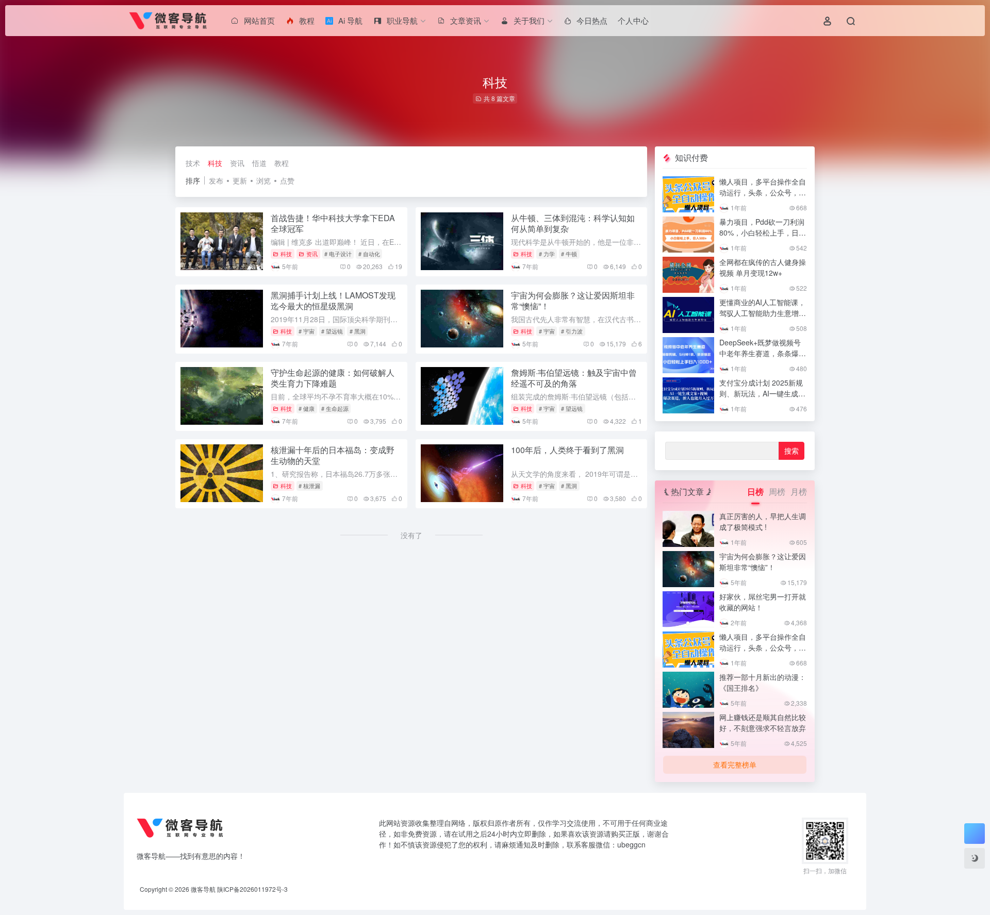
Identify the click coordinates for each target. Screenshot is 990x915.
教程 (281, 163)
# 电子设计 (338, 253)
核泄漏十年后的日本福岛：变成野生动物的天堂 (332, 455)
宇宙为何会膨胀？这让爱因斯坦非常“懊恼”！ (573, 300)
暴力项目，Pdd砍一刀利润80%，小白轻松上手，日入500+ (762, 232)
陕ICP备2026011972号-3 (252, 889)
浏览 (263, 180)
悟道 (259, 163)
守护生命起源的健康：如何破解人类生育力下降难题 (332, 378)
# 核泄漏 (309, 485)
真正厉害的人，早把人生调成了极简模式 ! (762, 521)
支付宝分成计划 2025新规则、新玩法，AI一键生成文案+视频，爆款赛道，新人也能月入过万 (762, 398)
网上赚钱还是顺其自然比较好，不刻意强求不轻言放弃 (762, 722)
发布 (216, 180)
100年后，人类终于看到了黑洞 (567, 450)
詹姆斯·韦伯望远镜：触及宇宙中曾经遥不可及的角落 (574, 378)
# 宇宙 (307, 331)
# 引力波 (572, 331)
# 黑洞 (358, 331)
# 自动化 (369, 253)
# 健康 (307, 408)
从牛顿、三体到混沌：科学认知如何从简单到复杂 (573, 223)
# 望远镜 (332, 331)
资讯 (237, 163)
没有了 (411, 535)
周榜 (777, 491)
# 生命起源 (335, 408)
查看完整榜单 (734, 764)
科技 (215, 163)
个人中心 (633, 20)
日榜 (755, 491)
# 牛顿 (569, 253)
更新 (240, 180)
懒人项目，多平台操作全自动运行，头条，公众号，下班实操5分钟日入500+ (762, 192)
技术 (193, 163)
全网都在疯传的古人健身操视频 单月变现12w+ (762, 267)
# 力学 (547, 253)
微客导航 (203, 889)
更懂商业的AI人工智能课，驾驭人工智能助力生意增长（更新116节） (762, 313)
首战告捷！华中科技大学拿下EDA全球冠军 (333, 223)
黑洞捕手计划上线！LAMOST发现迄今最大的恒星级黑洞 (333, 300)
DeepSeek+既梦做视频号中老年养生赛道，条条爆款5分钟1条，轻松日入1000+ (762, 353)
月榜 (798, 491)
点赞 (287, 180)
